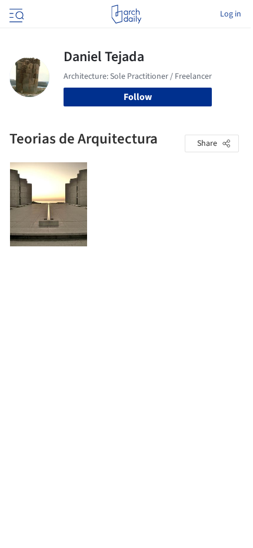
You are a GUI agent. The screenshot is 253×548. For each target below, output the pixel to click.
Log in (230, 14)
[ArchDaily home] (126, 14)
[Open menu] (15, 14)
